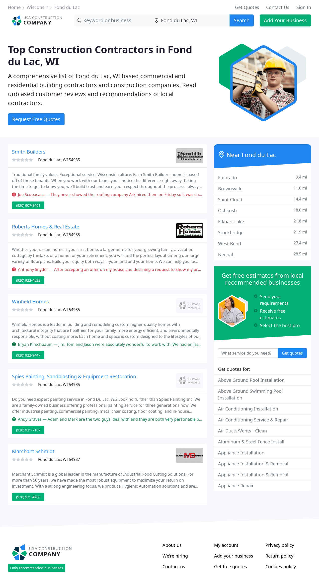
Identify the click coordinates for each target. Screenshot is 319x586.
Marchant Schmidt (33, 451)
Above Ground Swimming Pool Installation (250, 394)
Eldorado (262, 177)
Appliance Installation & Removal (253, 464)
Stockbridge (262, 232)
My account (226, 545)
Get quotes (292, 353)
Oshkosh (262, 210)
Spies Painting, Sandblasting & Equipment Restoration (74, 376)
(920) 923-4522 (28, 280)
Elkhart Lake (262, 221)
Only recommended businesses (36, 568)
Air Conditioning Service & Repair (253, 420)
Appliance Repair (236, 486)
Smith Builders (29, 151)
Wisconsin (37, 7)
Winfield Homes (30, 301)
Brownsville (262, 188)
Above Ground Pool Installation (251, 380)
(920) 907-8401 (28, 205)
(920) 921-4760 (28, 497)
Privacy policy (279, 545)
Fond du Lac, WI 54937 (59, 459)
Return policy (279, 556)
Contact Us (277, 7)
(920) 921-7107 (28, 430)
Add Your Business (285, 20)
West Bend (262, 243)
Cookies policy (280, 567)
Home (14, 7)
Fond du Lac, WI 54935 (59, 160)
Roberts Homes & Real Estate (45, 226)
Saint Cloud (262, 199)
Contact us (173, 567)
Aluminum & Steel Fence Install (251, 442)
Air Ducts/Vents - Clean (242, 431)
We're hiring (175, 556)
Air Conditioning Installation (248, 409)
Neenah (262, 254)
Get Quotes (247, 7)
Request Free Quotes (36, 119)
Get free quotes (230, 567)
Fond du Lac (67, 7)
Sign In (303, 7)
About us (172, 545)
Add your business (233, 556)
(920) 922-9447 (28, 355)
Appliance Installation (241, 453)
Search (241, 20)
